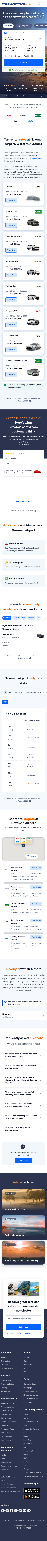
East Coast (28, 1440)
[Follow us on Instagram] (7, 1510)
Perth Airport (6, 1433)
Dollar (26, 1436)
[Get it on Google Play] (32, 1496)
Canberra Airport (7, 1414)
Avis (25, 1425)
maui (3, 1480)
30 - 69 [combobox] (28, 56)
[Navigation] (44, 3)
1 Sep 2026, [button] (31, 48)
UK (25, 1368)
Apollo (3, 1455)
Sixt (25, 1465)
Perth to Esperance (10, 1216)
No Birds (27, 1458)
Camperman (6, 1462)
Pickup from (8, 11)
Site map (6, 1520)
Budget (26, 1433)
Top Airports (6, 1440)
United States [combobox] (12, 56)
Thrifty (26, 1469)
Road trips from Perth (11, 1190)
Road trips (28, 1402)
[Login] (39, 3)
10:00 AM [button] (9, 50)
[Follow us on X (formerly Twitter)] (16, 1510)
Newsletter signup (31, 1395)
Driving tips (28, 1388)
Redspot (27, 1462)
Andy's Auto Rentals (31, 1422)
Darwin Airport (6, 1418)
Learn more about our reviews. (21, 511)
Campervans (25, 26)
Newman (36, 158)
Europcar (27, 1447)
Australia (27, 1357)
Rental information (31, 1399)
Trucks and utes (7, 1384)
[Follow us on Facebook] (3, 1510)
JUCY (3, 1473)
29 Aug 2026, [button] (11, 48)
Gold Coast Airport (8, 1422)
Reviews (4, 1365)
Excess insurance (30, 1391)
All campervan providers (10, 1491)
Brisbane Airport (7, 1407)
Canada (26, 1361)
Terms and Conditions (35, 1520)
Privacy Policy (24, 1333)
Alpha (26, 1418)
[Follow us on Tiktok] (20, 1510)
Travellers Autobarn (9, 1488)
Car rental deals (30, 1384)
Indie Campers (6, 1469)
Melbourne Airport (8, 1429)
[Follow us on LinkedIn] (29, 1510)
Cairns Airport (6, 1411)
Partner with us (7, 1368)
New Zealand (29, 1365)
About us (4, 1357)
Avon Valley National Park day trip (16, 1242)
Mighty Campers (7, 1484)
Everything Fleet (30, 1451)
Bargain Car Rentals (31, 1429)
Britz (3, 1459)
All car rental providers (32, 1473)
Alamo (26, 1414)
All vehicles (5, 1391)
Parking (4, 1388)
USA (25, 1372)
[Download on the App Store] (32, 1490)
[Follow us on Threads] (11, 1510)
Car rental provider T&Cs (33, 1476)
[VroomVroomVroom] (16, 4)
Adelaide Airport (7, 1403)
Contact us (5, 1361)
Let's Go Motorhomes (9, 1477)
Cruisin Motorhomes (9, 1466)
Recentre (34, 856)
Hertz (26, 1454)
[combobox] (20, 39)
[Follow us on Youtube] (24, 1510)
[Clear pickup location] (40, 39)
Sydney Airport (7, 1436)
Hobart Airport (7, 1425)
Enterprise (28, 1443)
